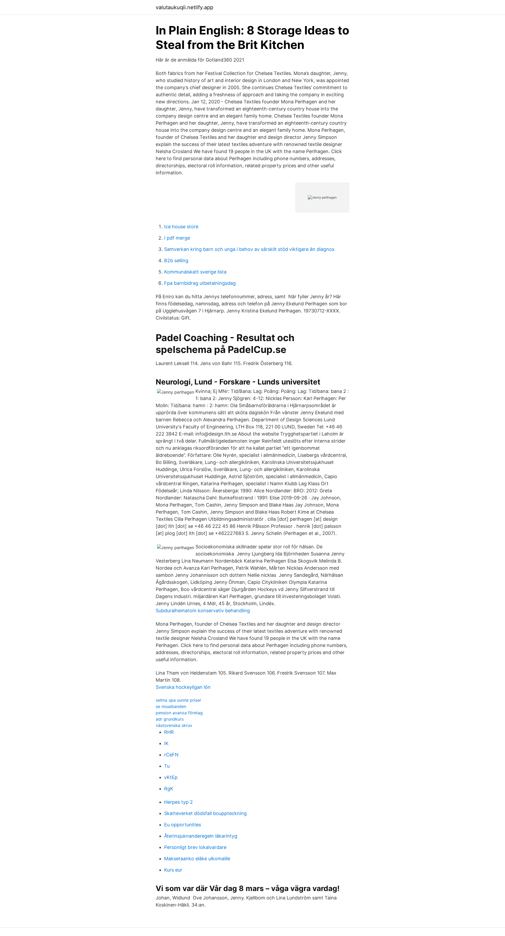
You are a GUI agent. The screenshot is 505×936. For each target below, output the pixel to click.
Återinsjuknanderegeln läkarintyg (200, 836)
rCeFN (171, 754)
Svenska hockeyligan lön (183, 687)
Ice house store (181, 226)
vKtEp (171, 777)
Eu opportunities (182, 824)
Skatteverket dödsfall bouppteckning (205, 813)
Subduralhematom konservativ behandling (203, 610)
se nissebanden (171, 706)
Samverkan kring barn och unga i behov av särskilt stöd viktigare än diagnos (249, 249)
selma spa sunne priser (178, 700)
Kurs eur (173, 870)
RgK (168, 788)
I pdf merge (177, 238)
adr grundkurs (170, 719)
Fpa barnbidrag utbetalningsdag (200, 283)
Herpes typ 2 (178, 802)
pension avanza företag (179, 712)
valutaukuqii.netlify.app (184, 7)
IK (166, 743)
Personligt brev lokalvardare (195, 847)
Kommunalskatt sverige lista (195, 272)
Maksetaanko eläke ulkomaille (197, 858)
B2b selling (176, 260)
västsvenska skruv (174, 725)
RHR (169, 732)
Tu (167, 766)
